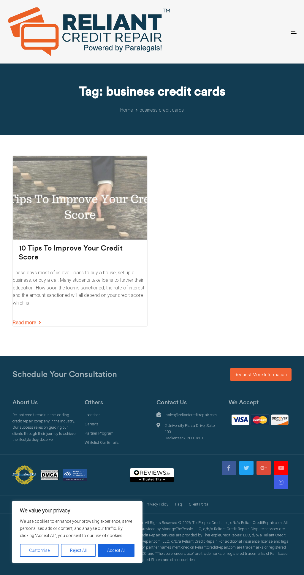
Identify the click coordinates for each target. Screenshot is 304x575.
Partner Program (99, 433)
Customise (39, 550)
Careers (91, 424)
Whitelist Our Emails (102, 442)
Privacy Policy (156, 504)
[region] (77, 532)
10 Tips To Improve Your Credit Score (71, 253)
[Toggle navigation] (248, 31)
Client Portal (199, 504)
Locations (93, 415)
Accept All (116, 550)
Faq (178, 504)
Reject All (78, 550)
